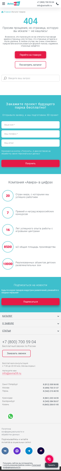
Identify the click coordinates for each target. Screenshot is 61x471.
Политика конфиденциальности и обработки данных (13, 432)
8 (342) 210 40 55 (51, 391)
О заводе (8, 323)
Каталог (7, 315)
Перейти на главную (30, 54)
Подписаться (30, 301)
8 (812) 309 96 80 (51, 384)
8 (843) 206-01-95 (51, 404)
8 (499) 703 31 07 (51, 387)
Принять (51, 465)
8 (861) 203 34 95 (51, 398)
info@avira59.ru (44, 5)
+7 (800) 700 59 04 (45, 2)
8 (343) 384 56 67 (51, 401)
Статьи (6, 330)
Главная (7, 12)
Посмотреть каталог (30, 64)
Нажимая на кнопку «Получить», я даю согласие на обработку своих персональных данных (26, 152)
